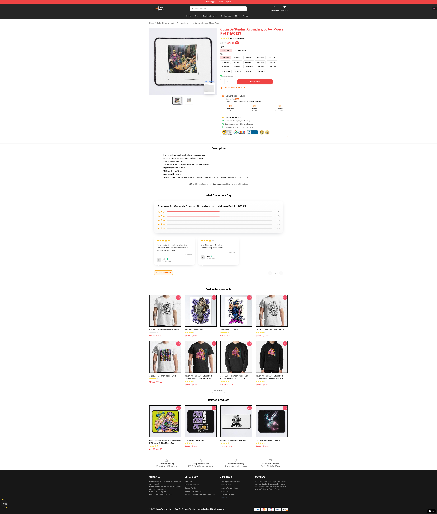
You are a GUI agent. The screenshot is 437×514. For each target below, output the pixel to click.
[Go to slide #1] (177, 101)
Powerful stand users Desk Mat (233, 440)
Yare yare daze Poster (229, 330)
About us (188, 482)
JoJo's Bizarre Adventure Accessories (171, 23)
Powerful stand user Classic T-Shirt (270, 330)
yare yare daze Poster (193, 330)
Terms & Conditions (192, 485)
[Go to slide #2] (188, 101)
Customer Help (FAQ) (228, 494)
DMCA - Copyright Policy (193, 491)
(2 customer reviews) (237, 38)
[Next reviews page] (281, 273)
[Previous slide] (152, 61)
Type (222, 47)
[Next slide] (213, 61)
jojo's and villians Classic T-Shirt (162, 376)
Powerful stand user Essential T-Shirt (164, 330)
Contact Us (224, 491)
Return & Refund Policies (229, 488)
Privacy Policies (190, 488)
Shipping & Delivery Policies (230, 482)
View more (218, 391)
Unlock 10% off (5, 504)
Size (221, 54)
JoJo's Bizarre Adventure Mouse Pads (204, 23)
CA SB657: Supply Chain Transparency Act (200, 494)
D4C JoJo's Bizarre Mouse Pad (268, 440)
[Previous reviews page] (270, 273)
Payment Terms (226, 485)
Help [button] (433, 511)
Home (151, 23)
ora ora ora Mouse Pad (194, 440)
